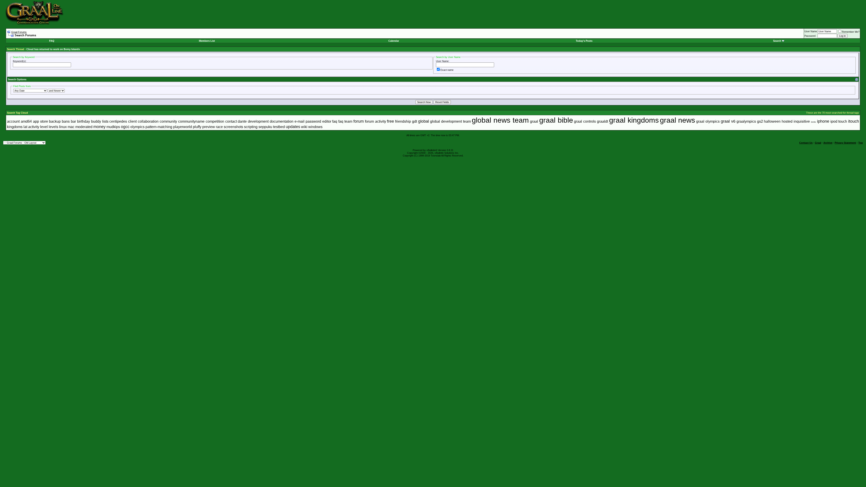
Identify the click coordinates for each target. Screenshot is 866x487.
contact (231, 121)
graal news (677, 120)
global (423, 121)
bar (73, 121)
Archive (827, 142)
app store (40, 121)
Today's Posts (584, 40)
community (168, 121)
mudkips (113, 127)
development (258, 121)
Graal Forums (19, 32)
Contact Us (806, 142)
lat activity (31, 127)
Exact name (447, 70)
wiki (304, 127)
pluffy (197, 127)
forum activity (375, 121)
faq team (345, 121)
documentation (281, 121)
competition (215, 121)
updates (293, 126)
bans (66, 121)
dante (242, 121)
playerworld (182, 127)
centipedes (118, 121)
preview (208, 127)
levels (53, 127)
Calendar (393, 40)
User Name (810, 31)
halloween (772, 121)
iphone (823, 121)
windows (315, 127)
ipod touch (838, 121)
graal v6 (728, 121)
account (13, 121)
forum (358, 121)
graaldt (602, 121)
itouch (853, 121)
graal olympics (708, 121)
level (44, 127)
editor (326, 121)
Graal (818, 142)
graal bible (556, 120)
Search (777, 40)
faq (334, 121)
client (132, 121)
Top (860, 142)
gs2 (760, 121)
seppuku (265, 127)
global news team (500, 120)
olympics (137, 127)
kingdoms (15, 127)
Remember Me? (850, 31)
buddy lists (99, 121)
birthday (83, 121)
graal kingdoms (634, 120)
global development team (450, 121)
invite (813, 122)
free (390, 121)
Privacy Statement (845, 142)
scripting (251, 127)
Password (809, 35)
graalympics (746, 121)
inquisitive (802, 121)
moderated (83, 127)
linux (63, 127)
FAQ (51, 40)
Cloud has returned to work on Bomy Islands (53, 49)
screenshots (233, 127)
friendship (403, 121)
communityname (191, 121)
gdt (414, 121)
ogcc (125, 126)
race (219, 127)
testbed (279, 127)
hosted (787, 121)
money (99, 126)
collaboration (148, 121)
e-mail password (308, 121)
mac (71, 127)
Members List (207, 40)
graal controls (585, 121)
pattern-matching (158, 127)
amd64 (26, 121)
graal (534, 121)
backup (55, 121)
